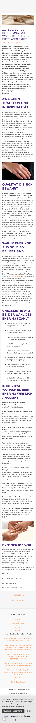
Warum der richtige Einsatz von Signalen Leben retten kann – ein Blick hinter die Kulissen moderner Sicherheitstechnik (18, 648)
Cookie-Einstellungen (18, 682)
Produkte (18, 626)
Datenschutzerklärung (21, 720)
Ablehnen (7, 711)
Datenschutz (18, 677)
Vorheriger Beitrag (18, 595)
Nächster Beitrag (18, 600)
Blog (4, 43)
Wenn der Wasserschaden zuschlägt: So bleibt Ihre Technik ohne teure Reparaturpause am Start (18, 657)
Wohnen (18, 630)
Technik (18, 628)
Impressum (18, 680)
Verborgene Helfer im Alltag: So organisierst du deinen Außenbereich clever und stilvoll (18, 672)
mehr (29, 711)
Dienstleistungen (18, 623)
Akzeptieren (18, 711)
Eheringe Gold (16, 276)
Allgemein (18, 619)
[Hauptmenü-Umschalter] (32, 3)
